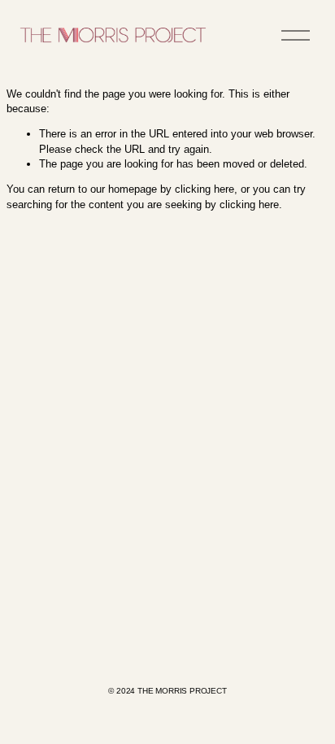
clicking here (204, 189)
